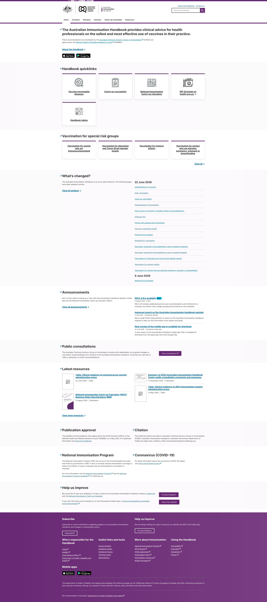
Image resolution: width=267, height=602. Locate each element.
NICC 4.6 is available (145, 298)
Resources (129, 20)
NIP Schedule (140, 549)
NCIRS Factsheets (142, 561)
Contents (76, 20)
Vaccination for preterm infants (147, 264)
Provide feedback (169, 495)
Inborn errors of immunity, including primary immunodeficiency (159, 211)
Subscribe (69, 534)
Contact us (200, 6)
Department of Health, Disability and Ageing (106, 596)
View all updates (70, 190)
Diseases (87, 20)
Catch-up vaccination (113, 20)
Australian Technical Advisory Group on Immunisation (120, 40)
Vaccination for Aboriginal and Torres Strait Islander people (158, 258)
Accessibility (176, 546)
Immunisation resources (144, 558)
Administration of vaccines (145, 187)
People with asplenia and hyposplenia (149, 223)
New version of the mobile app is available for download (163, 326)
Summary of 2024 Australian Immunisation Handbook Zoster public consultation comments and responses (175, 376)
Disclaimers (176, 552)
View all (198, 164)
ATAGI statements (142, 552)
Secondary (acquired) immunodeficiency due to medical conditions (161, 247)
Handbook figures (105, 552)
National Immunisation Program (99, 473)
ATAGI (65, 549)
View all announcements (74, 307)
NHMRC (65, 552)
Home (66, 20)
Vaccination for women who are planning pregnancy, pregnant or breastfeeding (166, 270)
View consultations (170, 354)
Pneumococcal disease (144, 235)
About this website (169, 502)
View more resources (72, 415)
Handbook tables (105, 549)
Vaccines (97, 20)
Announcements (104, 546)
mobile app (150, 494)
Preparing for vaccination (145, 241)
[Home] (88, 9)
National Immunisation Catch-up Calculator (86, 496)
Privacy (174, 555)
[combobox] (188, 10)
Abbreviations (103, 558)
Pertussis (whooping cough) (146, 229)
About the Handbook (186, 6)
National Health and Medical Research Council (94, 42)
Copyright (175, 549)
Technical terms (104, 555)
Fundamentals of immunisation (147, 205)
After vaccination (141, 193)
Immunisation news (143, 555)
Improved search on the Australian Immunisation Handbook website (169, 312)
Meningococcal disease (144, 281)
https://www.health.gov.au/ (149, 463)
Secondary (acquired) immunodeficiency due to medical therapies (161, 252)
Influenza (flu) (140, 217)
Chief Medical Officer (71, 555)
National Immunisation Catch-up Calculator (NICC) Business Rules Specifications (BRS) (101, 395)
